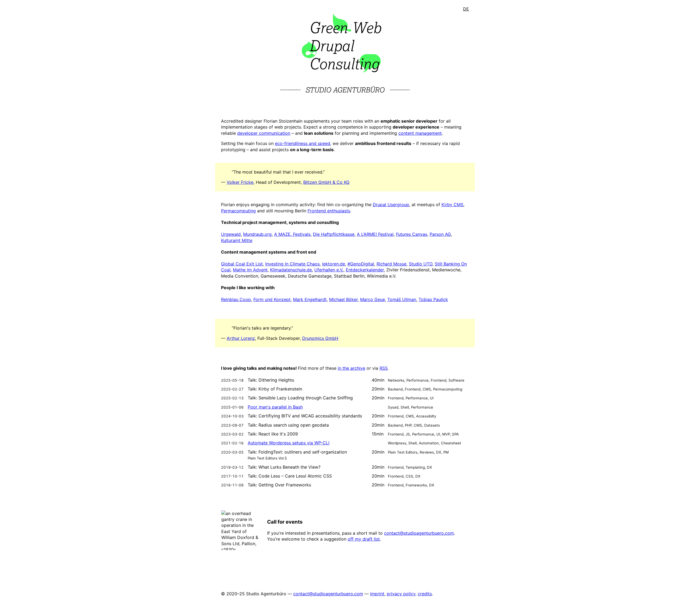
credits (425, 593)
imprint (377, 593)
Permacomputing (238, 210)
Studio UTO (420, 264)
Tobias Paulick (433, 299)
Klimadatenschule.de (291, 269)
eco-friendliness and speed (302, 143)
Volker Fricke (240, 182)
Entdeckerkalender (365, 269)
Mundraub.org (257, 234)
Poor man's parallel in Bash (275, 407)
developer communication (263, 133)
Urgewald (231, 234)
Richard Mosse (391, 264)
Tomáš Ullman (401, 299)
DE (466, 9)
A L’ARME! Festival (375, 234)
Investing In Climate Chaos (292, 264)
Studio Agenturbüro (344, 89)
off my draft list (364, 539)
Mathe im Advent (250, 269)
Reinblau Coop (236, 299)
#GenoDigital (360, 264)
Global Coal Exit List (242, 264)
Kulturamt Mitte (236, 240)
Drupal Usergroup (391, 204)
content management (420, 133)
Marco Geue (372, 299)
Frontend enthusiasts (329, 210)
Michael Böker (343, 299)
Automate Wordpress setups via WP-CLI (288, 442)
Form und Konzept (272, 299)
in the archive (351, 368)
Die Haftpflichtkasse (333, 234)
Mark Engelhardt (310, 299)
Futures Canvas (411, 234)
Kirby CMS (452, 204)
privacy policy (401, 593)
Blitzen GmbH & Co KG (326, 182)
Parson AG (440, 234)
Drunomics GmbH (320, 338)
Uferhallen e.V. (328, 269)
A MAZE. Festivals (292, 234)
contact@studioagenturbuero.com (419, 533)
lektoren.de (333, 264)
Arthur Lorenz (241, 338)
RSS (384, 368)
